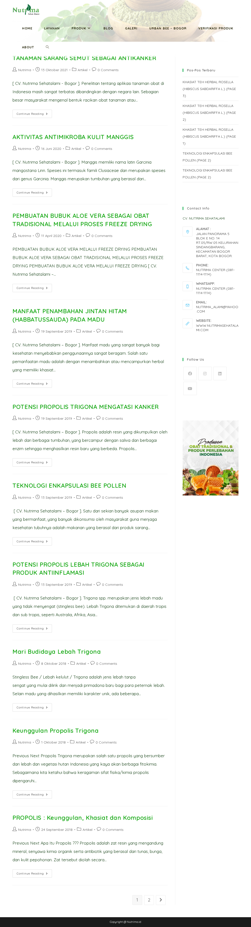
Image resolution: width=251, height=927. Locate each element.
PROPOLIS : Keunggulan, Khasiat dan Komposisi (83, 817)
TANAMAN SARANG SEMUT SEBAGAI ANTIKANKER (84, 58)
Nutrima (24, 70)
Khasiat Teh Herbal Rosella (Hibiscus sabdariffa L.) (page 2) (209, 113)
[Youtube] (190, 388)
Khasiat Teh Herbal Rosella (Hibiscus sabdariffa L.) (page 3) (209, 89)
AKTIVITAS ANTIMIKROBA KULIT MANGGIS (73, 137)
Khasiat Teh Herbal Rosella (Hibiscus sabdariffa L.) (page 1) (209, 136)
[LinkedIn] (220, 373)
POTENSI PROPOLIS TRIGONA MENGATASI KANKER (86, 406)
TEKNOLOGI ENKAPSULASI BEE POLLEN (69, 485)
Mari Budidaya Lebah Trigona (57, 651)
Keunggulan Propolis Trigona (56, 730)
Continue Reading (34, 115)
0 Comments (108, 70)
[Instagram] (205, 373)
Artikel (83, 70)
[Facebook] (190, 373)
